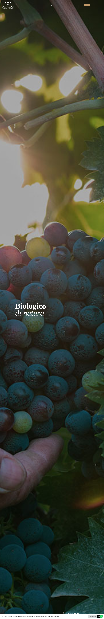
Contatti (80, 5)
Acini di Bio (63, 5)
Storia (30, 5)
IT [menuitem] (99, 5)
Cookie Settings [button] (92, 616)
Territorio (71, 5)
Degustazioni (53, 5)
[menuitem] (96, 5)
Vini (44, 5)
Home (23, 5)
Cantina (37, 5)
